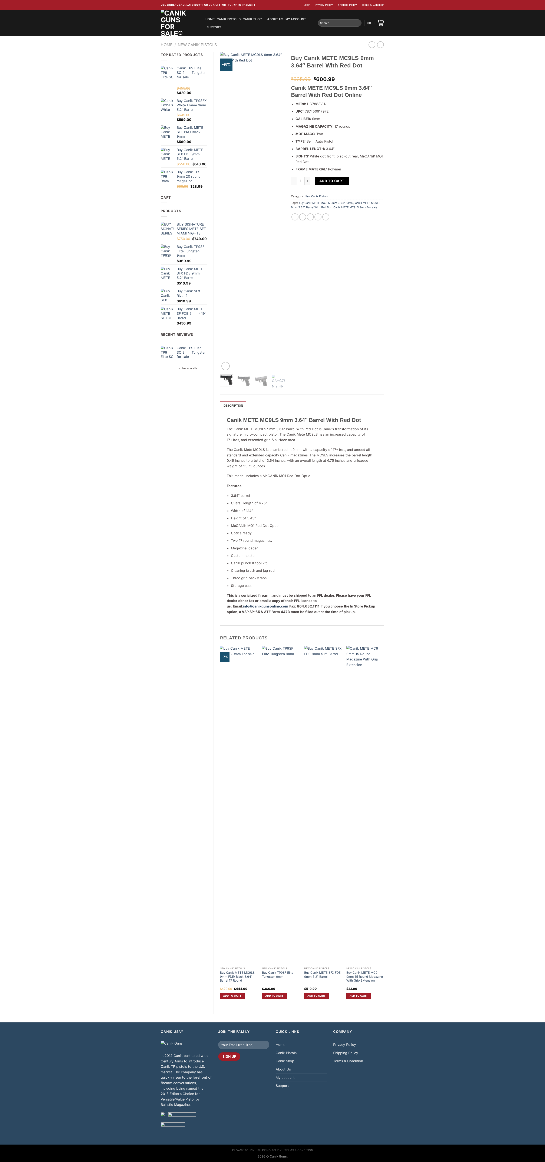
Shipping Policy (347, 4)
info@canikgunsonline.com (265, 606)
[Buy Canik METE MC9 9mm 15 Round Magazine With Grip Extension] (365, 805)
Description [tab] (233, 405)
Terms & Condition (372, 4)
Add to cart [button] (232, 995)
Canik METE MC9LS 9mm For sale (355, 207)
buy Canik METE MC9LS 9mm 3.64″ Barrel (326, 202)
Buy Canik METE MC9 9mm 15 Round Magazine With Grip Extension (364, 976)
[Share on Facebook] (294, 216)
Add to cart (331, 181)
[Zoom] (225, 366)
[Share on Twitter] (302, 216)
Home (210, 19)
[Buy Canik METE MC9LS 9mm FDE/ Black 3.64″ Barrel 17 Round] (239, 805)
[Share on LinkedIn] (325, 216)
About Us (275, 19)
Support (214, 27)
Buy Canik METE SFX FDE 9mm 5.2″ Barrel (322, 974)
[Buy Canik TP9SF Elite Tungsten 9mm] (281, 805)
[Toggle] (325, 1061)
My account (295, 19)
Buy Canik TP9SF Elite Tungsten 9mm (277, 974)
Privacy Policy (324, 4)
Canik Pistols (229, 19)
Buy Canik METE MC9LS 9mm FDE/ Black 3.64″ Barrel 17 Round (237, 976)
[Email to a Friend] (310, 216)
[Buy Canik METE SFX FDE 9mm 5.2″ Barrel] (323, 805)
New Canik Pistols (197, 44)
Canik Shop (252, 19)
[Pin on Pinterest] (317, 216)
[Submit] (357, 23)
